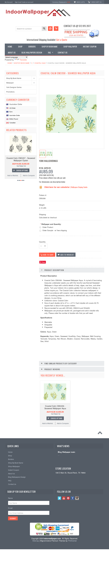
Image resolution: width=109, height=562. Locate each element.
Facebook (72, 498)
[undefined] (71, 132)
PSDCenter (72, 540)
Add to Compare (29, 175)
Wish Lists (81, 2)
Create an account (27, 2)
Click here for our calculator (57, 187)
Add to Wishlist (12, 175)
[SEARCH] (44, 28)
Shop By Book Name (21, 63)
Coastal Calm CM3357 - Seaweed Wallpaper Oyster (21, 159)
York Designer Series (14, 87)
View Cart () (96, 2)
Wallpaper (10, 83)
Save (43, 262)
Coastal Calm (39, 63)
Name (10, 498)
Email (10, 508)
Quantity (42, 241)
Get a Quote (61, 39)
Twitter (59, 498)
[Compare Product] (50, 28)
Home (9, 63)
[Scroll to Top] (101, 433)
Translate (23, 59)
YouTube (64, 498)
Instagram (77, 498)
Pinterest (68, 498)
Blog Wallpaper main (66, 452)
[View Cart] (56, 28)
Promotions (10, 92)
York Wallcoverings (48, 161)
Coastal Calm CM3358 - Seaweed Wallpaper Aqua (55, 407)
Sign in (17, 2)
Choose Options (22, 170)
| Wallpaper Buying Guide (78, 187)
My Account (8, 2)
